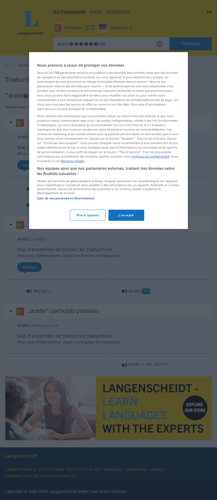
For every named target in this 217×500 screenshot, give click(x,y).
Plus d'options (87, 215)
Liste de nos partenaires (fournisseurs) (65, 198)
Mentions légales (72, 161)
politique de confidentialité (150, 156)
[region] (108, 140)
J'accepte (126, 215)
